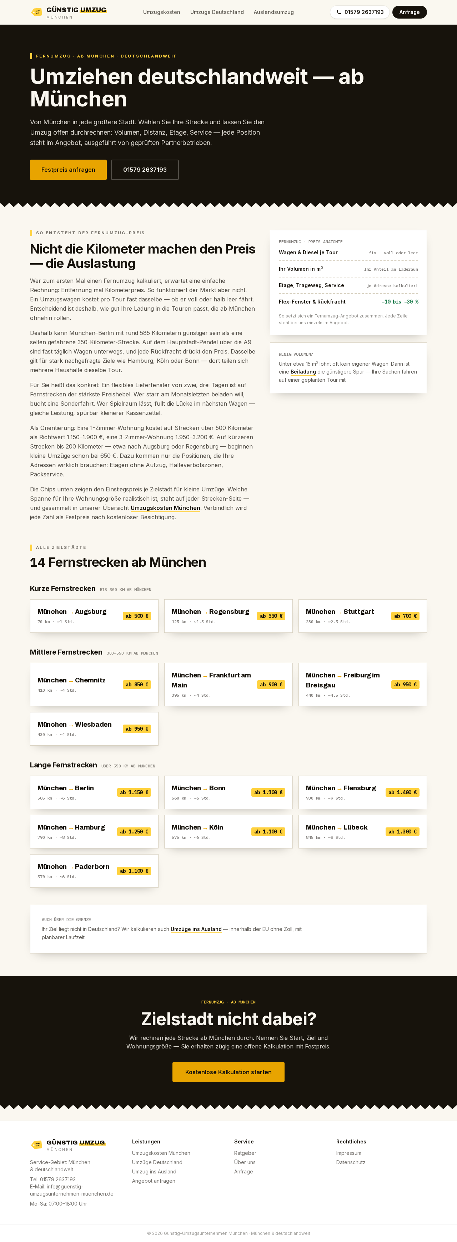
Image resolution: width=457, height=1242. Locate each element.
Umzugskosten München (165, 507)
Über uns (245, 1162)
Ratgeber (245, 1153)
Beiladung (303, 372)
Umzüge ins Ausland (196, 929)
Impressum (348, 1153)
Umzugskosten (161, 12)
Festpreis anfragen (68, 169)
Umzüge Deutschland (217, 12)
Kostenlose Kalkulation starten (228, 1072)
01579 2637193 (364, 12)
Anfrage (410, 12)
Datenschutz (351, 1162)
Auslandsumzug (274, 12)
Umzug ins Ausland (154, 1171)
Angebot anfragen (153, 1181)
